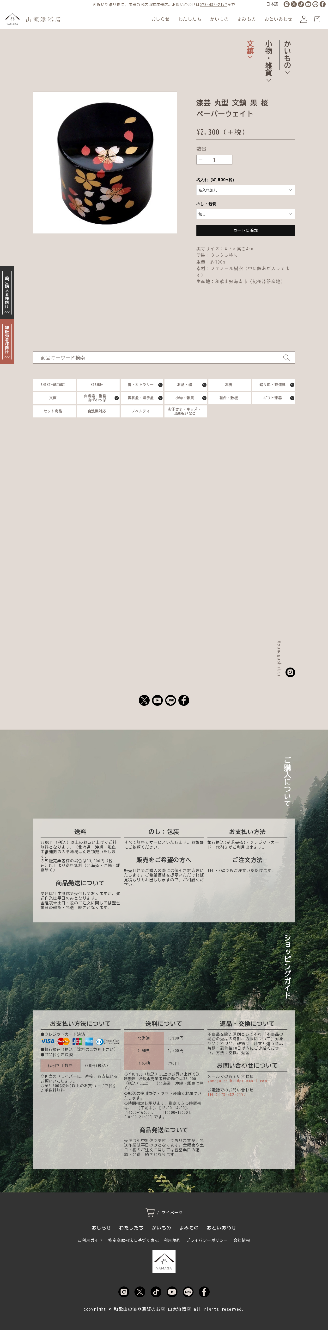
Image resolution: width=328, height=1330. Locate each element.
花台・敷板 (228, 398)
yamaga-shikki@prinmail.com (237, 1081)
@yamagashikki (279, 659)
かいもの (219, 19)
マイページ (172, 1213)
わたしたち (190, 19)
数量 (201, 148)
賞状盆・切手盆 (141, 398)
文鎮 (250, 47)
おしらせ (160, 19)
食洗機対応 (97, 411)
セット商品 (53, 411)
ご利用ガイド (90, 1240)
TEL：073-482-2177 (226, 1095)
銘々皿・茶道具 (273, 384)
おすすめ (98, 450)
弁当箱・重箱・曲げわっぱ (97, 398)
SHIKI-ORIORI (53, 384)
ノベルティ (141, 411)
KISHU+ (97, 384)
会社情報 (241, 1240)
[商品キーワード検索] (286, 358)
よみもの (246, 19)
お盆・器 (184, 384)
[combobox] (164, 357)
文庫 (53, 398)
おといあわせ (279, 19)
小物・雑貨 (268, 58)
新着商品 (229, 450)
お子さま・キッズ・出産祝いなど (185, 411)
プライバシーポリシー (207, 1240)
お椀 (228, 384)
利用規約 (172, 1240)
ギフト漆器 (272, 398)
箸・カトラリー (141, 384)
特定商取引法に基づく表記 (133, 1240)
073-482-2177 (213, 4)
